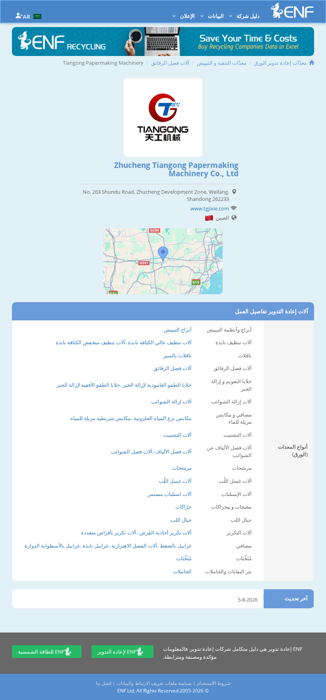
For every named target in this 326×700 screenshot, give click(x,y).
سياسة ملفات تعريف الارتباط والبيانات (154, 683)
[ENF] (292, 10)
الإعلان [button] (187, 16)
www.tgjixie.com (209, 208)
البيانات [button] (215, 16)
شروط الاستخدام (214, 683)
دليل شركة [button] (247, 16)
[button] (33, 16)
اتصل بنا (103, 683)
